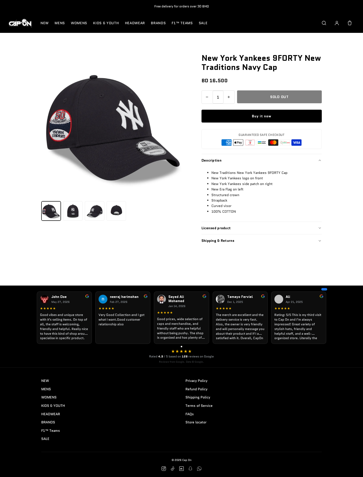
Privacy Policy (196, 380)
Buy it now (261, 116)
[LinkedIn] (181, 468)
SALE (203, 23)
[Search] (324, 23)
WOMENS (79, 23)
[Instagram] (163, 468)
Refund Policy (196, 389)
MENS (60, 23)
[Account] (336, 23)
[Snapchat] (190, 468)
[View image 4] (116, 211)
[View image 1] (51, 211)
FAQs (189, 414)
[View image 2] (73, 211)
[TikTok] (172, 468)
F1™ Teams (182, 23)
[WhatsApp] (199, 468)
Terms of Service (199, 405)
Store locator (195, 422)
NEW (44, 23)
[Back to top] (351, 467)
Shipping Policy (197, 397)
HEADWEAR (135, 23)
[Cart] (349, 23)
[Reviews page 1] (181, 346)
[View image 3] (94, 211)
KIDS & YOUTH (106, 23)
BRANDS (158, 23)
